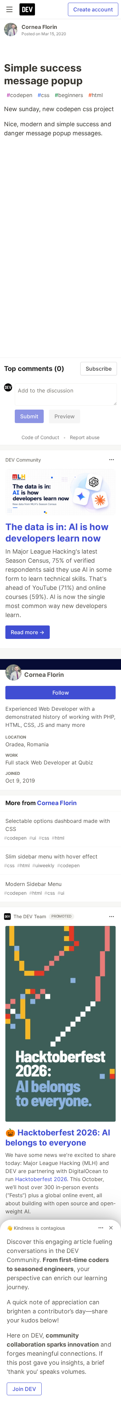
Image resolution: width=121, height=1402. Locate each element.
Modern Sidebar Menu (34, 888)
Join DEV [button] (24, 1389)
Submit (29, 416)
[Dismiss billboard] (111, 1227)
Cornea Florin (39, 27)
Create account (93, 9)
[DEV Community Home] (27, 9)
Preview (64, 416)
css (43, 95)
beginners (69, 95)
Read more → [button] (27, 632)
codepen (19, 95)
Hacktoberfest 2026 (41, 1179)
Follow (60, 692)
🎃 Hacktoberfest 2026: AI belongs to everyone (57, 1138)
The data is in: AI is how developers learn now (57, 532)
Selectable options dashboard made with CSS (57, 829)
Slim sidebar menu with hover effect (50, 860)
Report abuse (84, 437)
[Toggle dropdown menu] (111, 459)
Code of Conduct (40, 437)
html (95, 95)
